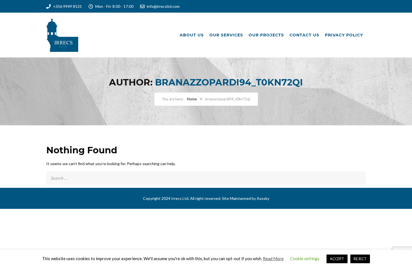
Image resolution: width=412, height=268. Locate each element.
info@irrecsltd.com (163, 6)
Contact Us (304, 35)
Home (192, 99)
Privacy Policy (344, 35)
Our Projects (266, 35)
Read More (273, 258)
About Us (192, 35)
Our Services (226, 35)
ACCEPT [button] (337, 259)
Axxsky (263, 198)
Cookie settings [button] (305, 258)
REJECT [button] (360, 259)
